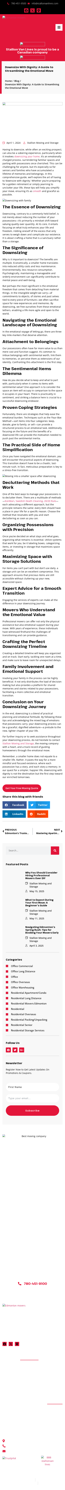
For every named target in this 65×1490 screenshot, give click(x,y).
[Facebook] (26, 10)
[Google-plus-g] (21, 1049)
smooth (37, 191)
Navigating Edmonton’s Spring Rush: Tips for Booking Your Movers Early (41, 929)
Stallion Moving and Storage (18, 743)
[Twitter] (15, 1049)
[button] (14, 805)
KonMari (9, 501)
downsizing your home (27, 156)
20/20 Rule (50, 501)
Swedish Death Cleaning (29, 501)
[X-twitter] (32, 10)
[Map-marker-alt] (39, 10)
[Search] (55, 850)
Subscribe (32, 1110)
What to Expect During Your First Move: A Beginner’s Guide (39, 902)
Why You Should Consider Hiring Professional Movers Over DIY (41, 875)
